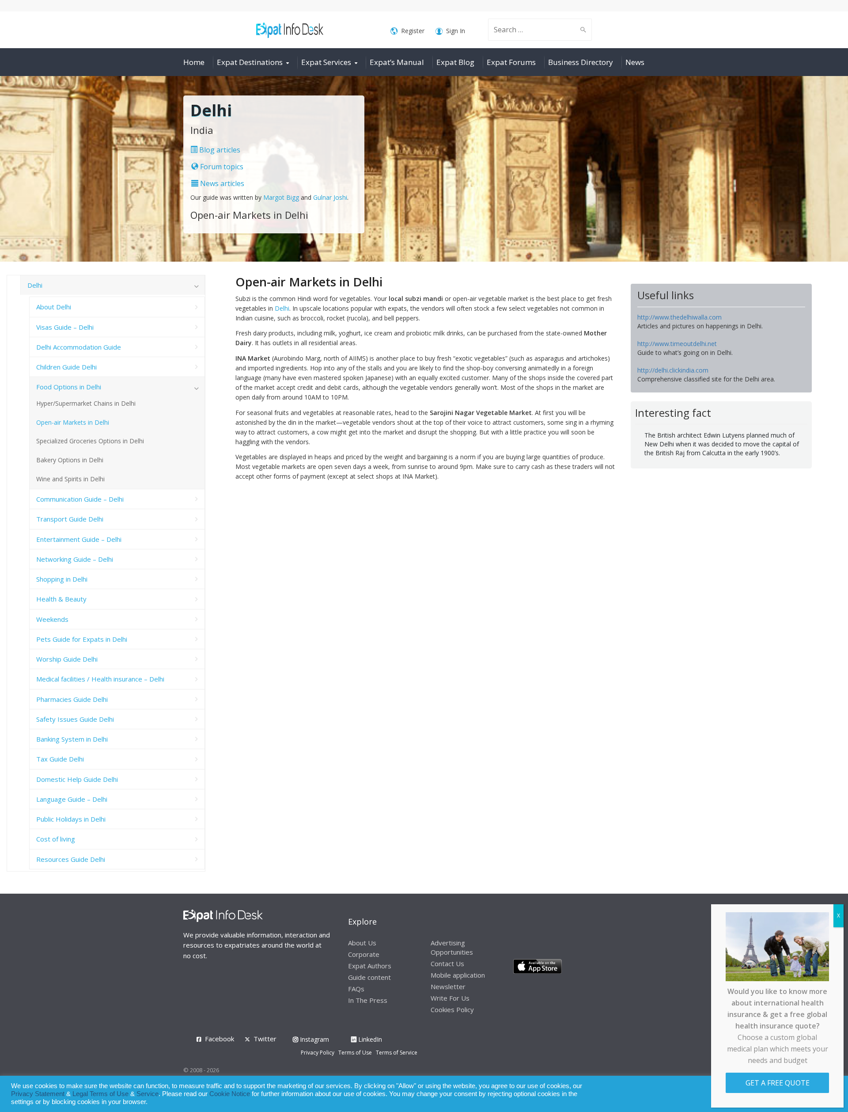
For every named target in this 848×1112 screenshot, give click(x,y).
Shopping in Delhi (61, 579)
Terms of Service (396, 1052)
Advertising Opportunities (452, 947)
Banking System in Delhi (72, 739)
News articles (221, 183)
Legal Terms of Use (100, 1093)
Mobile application (458, 975)
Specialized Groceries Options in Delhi (90, 441)
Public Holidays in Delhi (71, 819)
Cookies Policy (452, 1009)
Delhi (282, 308)
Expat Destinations (250, 62)
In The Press (367, 1000)
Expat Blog (455, 62)
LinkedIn (369, 1039)
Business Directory (580, 62)
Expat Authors (369, 965)
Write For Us (450, 998)
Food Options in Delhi (68, 386)
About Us (362, 942)
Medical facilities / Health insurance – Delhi (100, 678)
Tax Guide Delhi (60, 758)
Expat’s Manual (397, 62)
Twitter (265, 1038)
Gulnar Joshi (330, 197)
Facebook (219, 1038)
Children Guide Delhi (66, 366)
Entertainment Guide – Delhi (78, 539)
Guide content (369, 977)
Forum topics (220, 166)
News (634, 62)
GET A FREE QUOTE (778, 1083)
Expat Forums (511, 62)
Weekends (52, 619)
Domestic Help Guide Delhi (77, 779)
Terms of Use (355, 1052)
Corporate (363, 954)
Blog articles (218, 150)
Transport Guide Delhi (69, 518)
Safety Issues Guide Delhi (75, 719)
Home (193, 62)
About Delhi (53, 306)
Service (147, 1093)
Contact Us (447, 963)
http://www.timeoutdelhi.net (677, 343)
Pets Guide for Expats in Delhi (81, 639)
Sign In (455, 31)
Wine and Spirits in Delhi (70, 479)
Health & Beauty (61, 598)
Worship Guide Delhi (67, 659)
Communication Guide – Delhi (80, 499)
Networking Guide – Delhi (74, 559)
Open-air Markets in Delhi (72, 422)
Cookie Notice (229, 1093)
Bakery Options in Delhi (69, 460)
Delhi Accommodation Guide (78, 347)
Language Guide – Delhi (71, 799)
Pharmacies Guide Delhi (72, 699)
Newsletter (448, 986)
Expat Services (326, 62)
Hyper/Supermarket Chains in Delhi (86, 403)
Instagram (313, 1039)
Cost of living (55, 838)
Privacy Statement (37, 1093)
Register (412, 31)
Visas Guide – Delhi (65, 327)
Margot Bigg (282, 197)
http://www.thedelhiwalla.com (679, 317)
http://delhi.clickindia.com (672, 370)
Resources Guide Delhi (70, 859)
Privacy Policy (317, 1052)
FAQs (356, 988)
